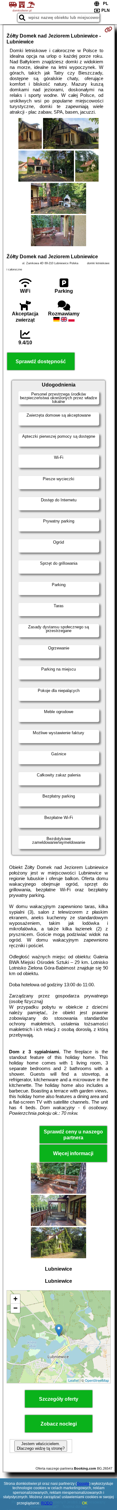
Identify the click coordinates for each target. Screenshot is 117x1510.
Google (83, 1483)
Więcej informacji (73, 1153)
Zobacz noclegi (59, 1423)
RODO (46, 1503)
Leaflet (73, 1380)
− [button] (15, 1308)
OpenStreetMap (97, 1380)
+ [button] (15, 1299)
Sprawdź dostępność (41, 361)
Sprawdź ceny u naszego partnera (73, 1134)
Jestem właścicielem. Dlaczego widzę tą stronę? (41, 1446)
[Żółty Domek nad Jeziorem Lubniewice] (30, 134)
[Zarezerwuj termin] (108, 29)
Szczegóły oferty (58, 1399)
